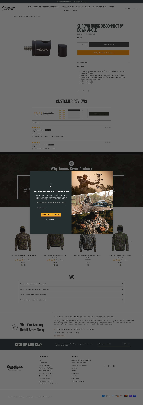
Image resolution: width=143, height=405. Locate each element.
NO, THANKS (50, 219)
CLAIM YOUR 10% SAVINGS (51, 215)
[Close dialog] (32, 173)
